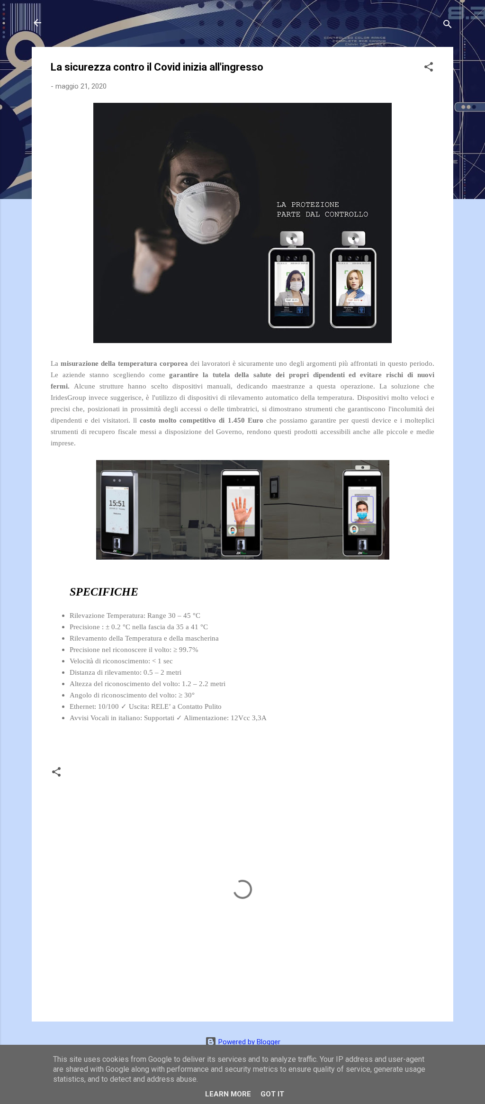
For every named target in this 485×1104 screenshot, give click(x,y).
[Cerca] (447, 25)
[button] (428, 68)
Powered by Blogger (248, 1042)
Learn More (228, 1094)
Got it (272, 1094)
